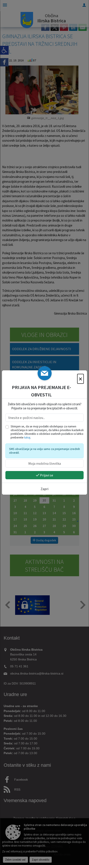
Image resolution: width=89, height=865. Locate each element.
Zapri (44, 489)
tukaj (27, 437)
